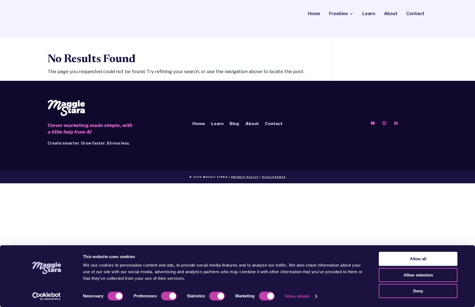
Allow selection (418, 275)
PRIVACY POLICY (245, 177)
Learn (368, 14)
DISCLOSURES (274, 177)
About (390, 14)
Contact (415, 14)
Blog (234, 123)
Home (314, 14)
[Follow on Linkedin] (396, 123)
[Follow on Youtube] (373, 123)
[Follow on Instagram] (384, 123)
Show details (297, 296)
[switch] (169, 296)
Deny (418, 291)
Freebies (338, 14)
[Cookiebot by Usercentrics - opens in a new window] (47, 296)
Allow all (418, 258)
